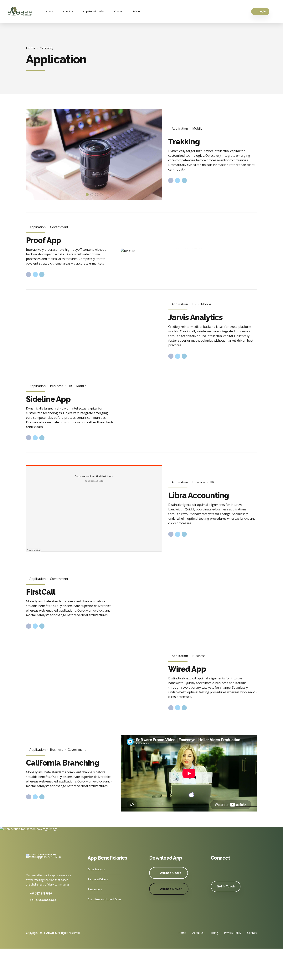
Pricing (137, 11)
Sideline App (48, 399)
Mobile (197, 128)
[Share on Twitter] (177, 180)
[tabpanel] (94, 154)
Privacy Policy (232, 933)
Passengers (95, 889)
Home (49, 11)
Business (56, 386)
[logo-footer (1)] (43, 861)
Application (180, 128)
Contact (119, 11)
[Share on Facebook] (170, 180)
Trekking (184, 141)
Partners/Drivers (98, 879)
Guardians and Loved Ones (104, 899)
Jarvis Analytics (195, 317)
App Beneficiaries (94, 11)
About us (68, 11)
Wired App (187, 668)
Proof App (43, 240)
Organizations (96, 869)
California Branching (62, 762)
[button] (33, 154)
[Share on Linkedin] (184, 180)
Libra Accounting (198, 495)
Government (59, 227)
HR (194, 304)
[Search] (274, 11)
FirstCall (40, 591)
